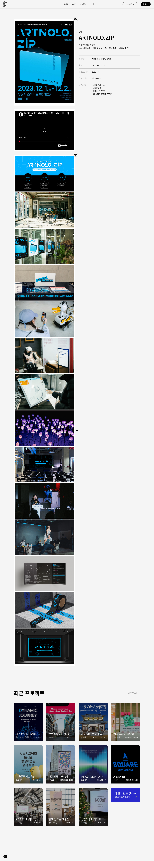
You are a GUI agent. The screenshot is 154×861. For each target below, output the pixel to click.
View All (132, 693)
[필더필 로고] (5, 4)
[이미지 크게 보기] (75, 19)
